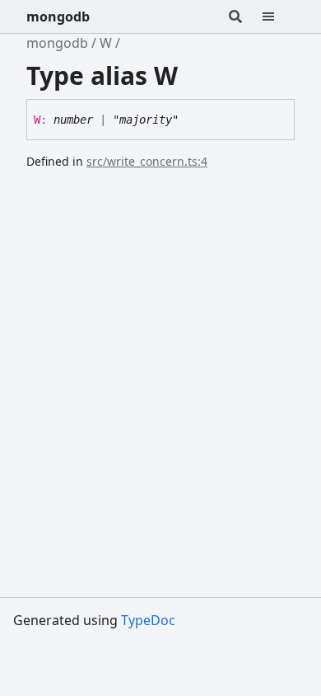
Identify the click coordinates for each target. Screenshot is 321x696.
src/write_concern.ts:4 (146, 161)
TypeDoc (148, 620)
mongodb (58, 16)
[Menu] (278, 16)
